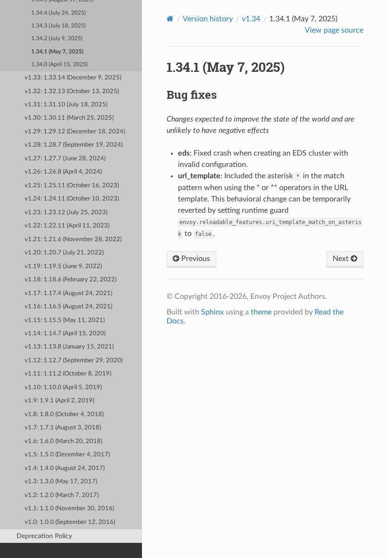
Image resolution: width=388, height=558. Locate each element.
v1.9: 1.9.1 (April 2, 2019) (59, 401)
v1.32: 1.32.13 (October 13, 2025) (72, 91)
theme (261, 312)
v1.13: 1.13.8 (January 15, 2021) (69, 347)
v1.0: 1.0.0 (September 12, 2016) (70, 522)
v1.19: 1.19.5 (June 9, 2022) (63, 266)
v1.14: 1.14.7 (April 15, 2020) (65, 334)
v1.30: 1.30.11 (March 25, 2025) (69, 118)
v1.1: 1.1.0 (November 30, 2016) (69, 509)
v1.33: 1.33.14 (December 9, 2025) (73, 78)
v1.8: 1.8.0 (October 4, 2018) (64, 414)
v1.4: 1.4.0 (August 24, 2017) (65, 468)
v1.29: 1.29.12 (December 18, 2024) (75, 132)
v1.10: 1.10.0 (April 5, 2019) (63, 387)
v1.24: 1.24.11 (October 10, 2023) (72, 199)
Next (342, 258)
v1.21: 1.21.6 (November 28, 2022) (73, 239)
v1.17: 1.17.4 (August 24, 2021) (68, 293)
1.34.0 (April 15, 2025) (59, 64)
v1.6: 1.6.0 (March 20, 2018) (63, 441)
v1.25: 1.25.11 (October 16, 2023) (72, 186)
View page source (334, 30)
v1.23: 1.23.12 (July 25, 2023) (66, 212)
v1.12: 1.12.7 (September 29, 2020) (74, 360)
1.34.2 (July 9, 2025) (56, 38)
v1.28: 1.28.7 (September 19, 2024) (74, 145)
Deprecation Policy (44, 536)
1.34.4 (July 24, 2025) (58, 13)
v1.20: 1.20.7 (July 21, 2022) (64, 253)
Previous (194, 258)
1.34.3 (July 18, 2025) (58, 25)
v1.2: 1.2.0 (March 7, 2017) (61, 495)
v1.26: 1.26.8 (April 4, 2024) (63, 172)
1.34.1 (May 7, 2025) (57, 51)
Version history (208, 19)
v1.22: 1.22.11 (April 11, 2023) (67, 226)
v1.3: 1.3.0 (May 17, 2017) (61, 482)
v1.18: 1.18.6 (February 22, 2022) (70, 280)
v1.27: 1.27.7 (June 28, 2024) (65, 159)
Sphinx (212, 312)
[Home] (170, 19)
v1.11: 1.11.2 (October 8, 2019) (68, 374)
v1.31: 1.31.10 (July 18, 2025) (66, 105)
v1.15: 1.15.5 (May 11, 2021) (65, 320)
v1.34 (251, 19)
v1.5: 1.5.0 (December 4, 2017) (67, 455)
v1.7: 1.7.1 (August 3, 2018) (63, 428)
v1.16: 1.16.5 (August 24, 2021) (68, 307)
